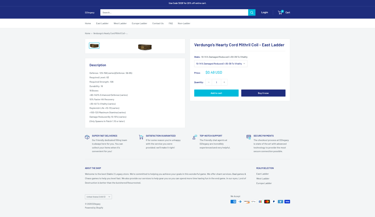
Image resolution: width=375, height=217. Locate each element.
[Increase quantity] (224, 82)
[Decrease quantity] (209, 82)
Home (88, 23)
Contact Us (158, 23)
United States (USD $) (96, 196)
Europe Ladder (139, 23)
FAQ (171, 23)
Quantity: (199, 82)
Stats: (221, 56)
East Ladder (102, 23)
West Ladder (120, 23)
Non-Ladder (184, 23)
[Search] (251, 12)
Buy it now (263, 93)
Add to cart (216, 93)
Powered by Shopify (94, 207)
